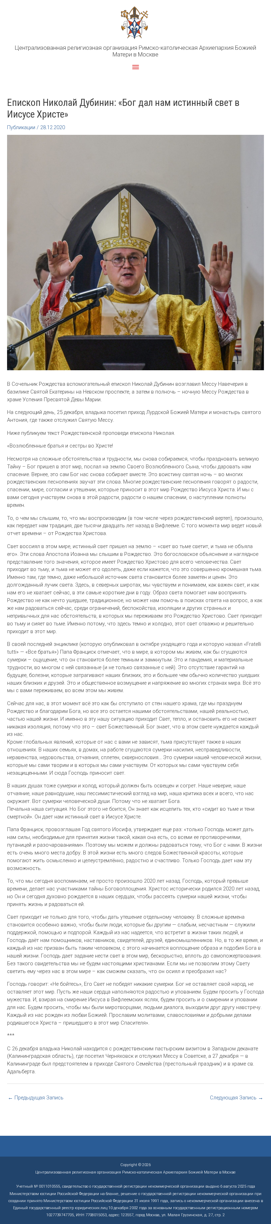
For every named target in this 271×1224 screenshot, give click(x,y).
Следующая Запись (236, 1097)
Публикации (21, 127)
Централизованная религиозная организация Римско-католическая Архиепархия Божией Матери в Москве (135, 51)
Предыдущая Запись (36, 1097)
